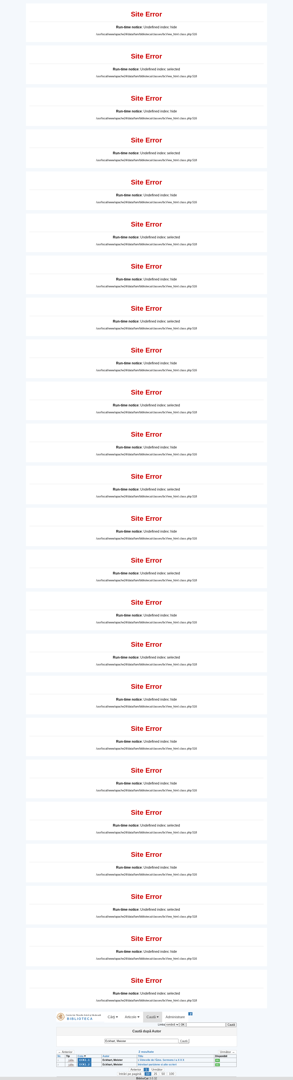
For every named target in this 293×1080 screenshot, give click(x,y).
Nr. (59, 1056)
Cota (81, 1056)
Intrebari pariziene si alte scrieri (157, 1064)
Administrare (175, 1017)
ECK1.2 (84, 1064)
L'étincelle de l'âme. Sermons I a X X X (161, 1060)
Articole (131, 1017)
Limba (161, 1024)
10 (148, 1073)
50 (163, 1073)
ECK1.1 (84, 1060)
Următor (157, 1069)
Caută (151, 1017)
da (217, 1060)
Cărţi (112, 1017)
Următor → (227, 1052)
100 (171, 1073)
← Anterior (65, 1052)
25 (155, 1073)
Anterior (135, 1069)
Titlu (140, 1056)
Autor (106, 1056)
